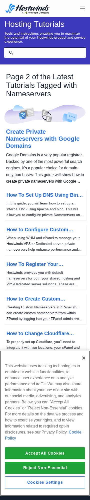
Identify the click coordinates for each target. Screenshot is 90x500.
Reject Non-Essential (45, 468)
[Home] (27, 9)
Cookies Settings (45, 482)
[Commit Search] (11, 53)
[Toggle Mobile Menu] (82, 8)
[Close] (83, 358)
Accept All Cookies (45, 453)
